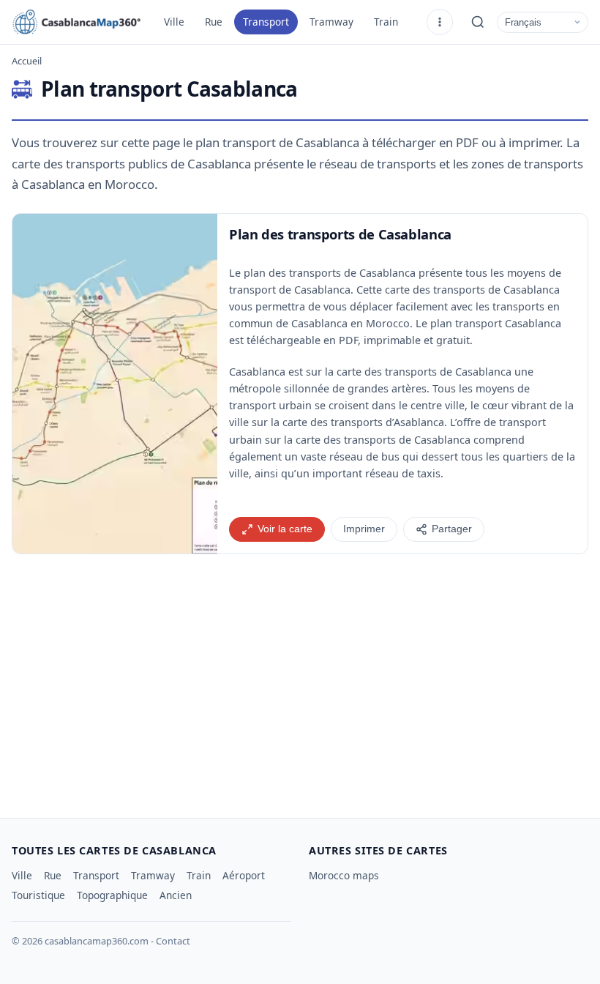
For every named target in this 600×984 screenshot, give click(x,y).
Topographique (112, 895)
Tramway (331, 22)
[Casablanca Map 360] (77, 22)
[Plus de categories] (440, 22)
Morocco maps (344, 875)
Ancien (176, 895)
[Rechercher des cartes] (478, 22)
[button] (114, 384)
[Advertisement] (300, 680)
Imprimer (364, 528)
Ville (174, 22)
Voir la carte (285, 528)
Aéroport (243, 875)
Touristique (38, 895)
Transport (266, 22)
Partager (452, 528)
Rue (213, 22)
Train (386, 22)
